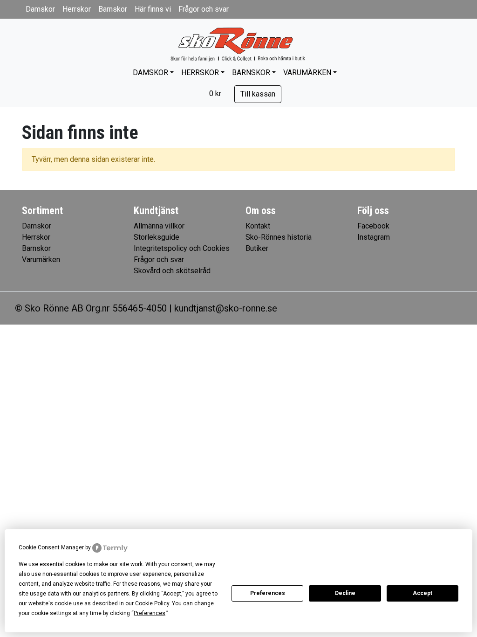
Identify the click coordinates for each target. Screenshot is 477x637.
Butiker (256, 248)
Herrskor (76, 9)
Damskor (40, 9)
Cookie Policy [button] (152, 603)
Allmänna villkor (159, 226)
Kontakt (257, 226)
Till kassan (257, 94)
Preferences (267, 593)
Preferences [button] (149, 613)
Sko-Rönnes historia (278, 237)
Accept (422, 593)
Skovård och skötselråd (172, 270)
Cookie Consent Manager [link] (51, 547)
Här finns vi (153, 9)
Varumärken (307, 72)
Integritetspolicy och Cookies (182, 248)
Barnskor (112, 9)
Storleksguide (156, 237)
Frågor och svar (203, 9)
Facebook (373, 226)
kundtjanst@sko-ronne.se (225, 308)
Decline (345, 593)
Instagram (373, 237)
